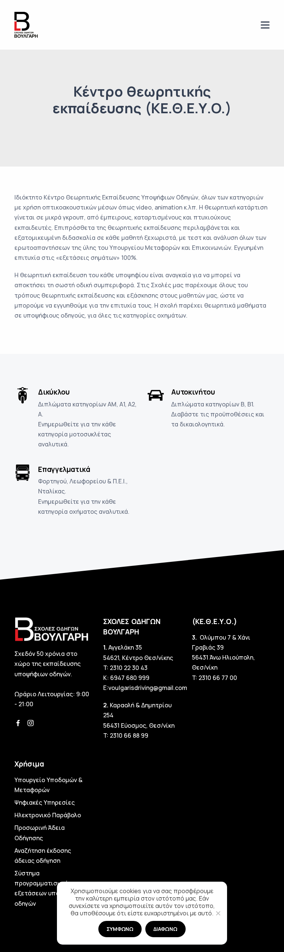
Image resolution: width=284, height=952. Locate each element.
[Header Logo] (26, 24)
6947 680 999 (129, 678)
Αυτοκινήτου (193, 392)
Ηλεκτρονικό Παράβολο (47, 815)
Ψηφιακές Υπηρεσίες (44, 802)
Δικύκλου (54, 392)
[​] (265, 25)
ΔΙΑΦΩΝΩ (165, 928)
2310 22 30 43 (129, 668)
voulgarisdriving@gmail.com (147, 688)
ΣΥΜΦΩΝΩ (119, 928)
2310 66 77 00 (218, 678)
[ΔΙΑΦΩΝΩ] (218, 913)
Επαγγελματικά (64, 469)
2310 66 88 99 (129, 735)
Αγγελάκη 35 (125, 647)
